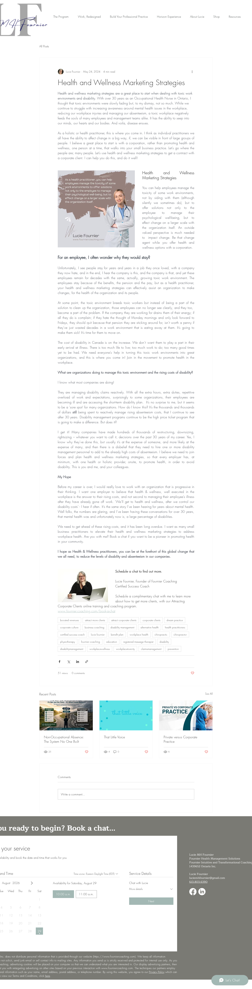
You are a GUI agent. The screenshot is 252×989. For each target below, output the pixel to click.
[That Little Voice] (126, 715)
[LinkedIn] (202, 891)
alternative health (150, 627)
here (47, 976)
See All (209, 693)
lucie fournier (98, 634)
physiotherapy (67, 641)
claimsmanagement (151, 649)
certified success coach (72, 634)
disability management (122, 627)
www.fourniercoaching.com (117, 968)
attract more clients (95, 620)
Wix (140, 984)
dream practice (175, 620)
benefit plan (117, 634)
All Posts (44, 46)
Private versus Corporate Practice (180, 739)
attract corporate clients (123, 620)
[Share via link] (86, 661)
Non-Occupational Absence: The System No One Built (64, 739)
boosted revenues (69, 620)
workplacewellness (99, 649)
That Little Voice (114, 737)
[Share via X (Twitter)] (68, 661)
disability (164, 641)
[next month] (32, 883)
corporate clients (151, 620)
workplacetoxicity (125, 649)
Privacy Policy (156, 972)
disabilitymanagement (71, 649)
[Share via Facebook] (59, 661)
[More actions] (192, 71)
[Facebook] (192, 891)
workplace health (139, 634)
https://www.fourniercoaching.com (114, 956)
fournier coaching (90, 641)
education (111, 641)
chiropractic (161, 634)
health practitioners (175, 627)
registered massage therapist (138, 641)
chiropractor (180, 634)
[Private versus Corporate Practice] (186, 715)
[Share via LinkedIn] (77, 661)
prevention (173, 649)
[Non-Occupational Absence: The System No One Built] (66, 715)
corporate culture (69, 627)
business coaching (94, 627)
